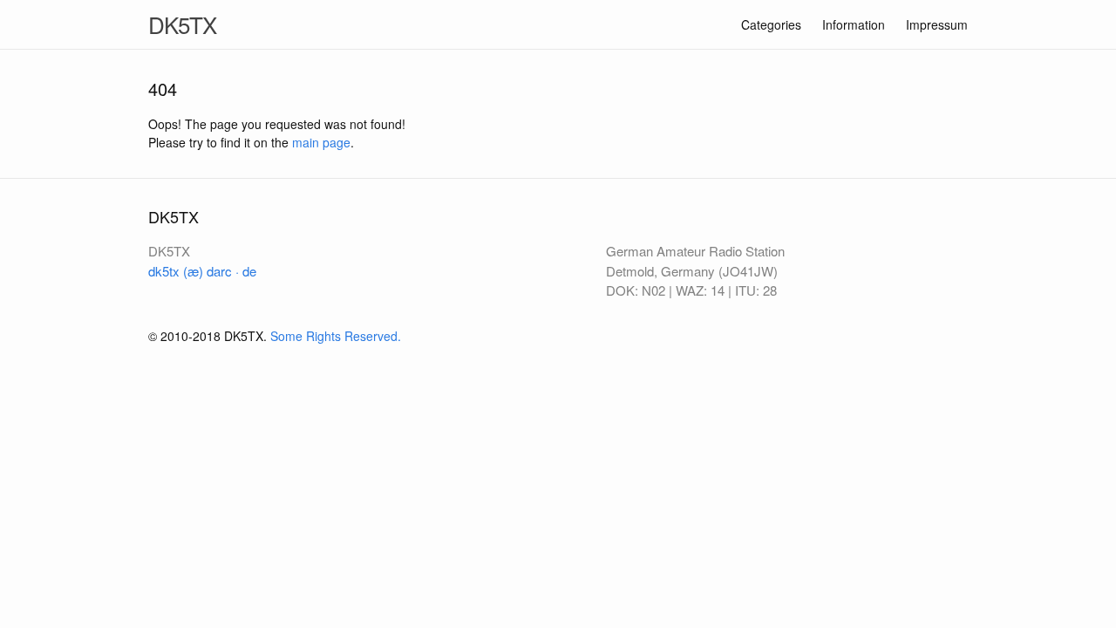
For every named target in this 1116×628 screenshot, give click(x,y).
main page (321, 142)
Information (853, 24)
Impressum (937, 24)
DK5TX (182, 24)
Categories (771, 24)
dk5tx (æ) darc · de (202, 271)
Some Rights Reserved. (335, 336)
